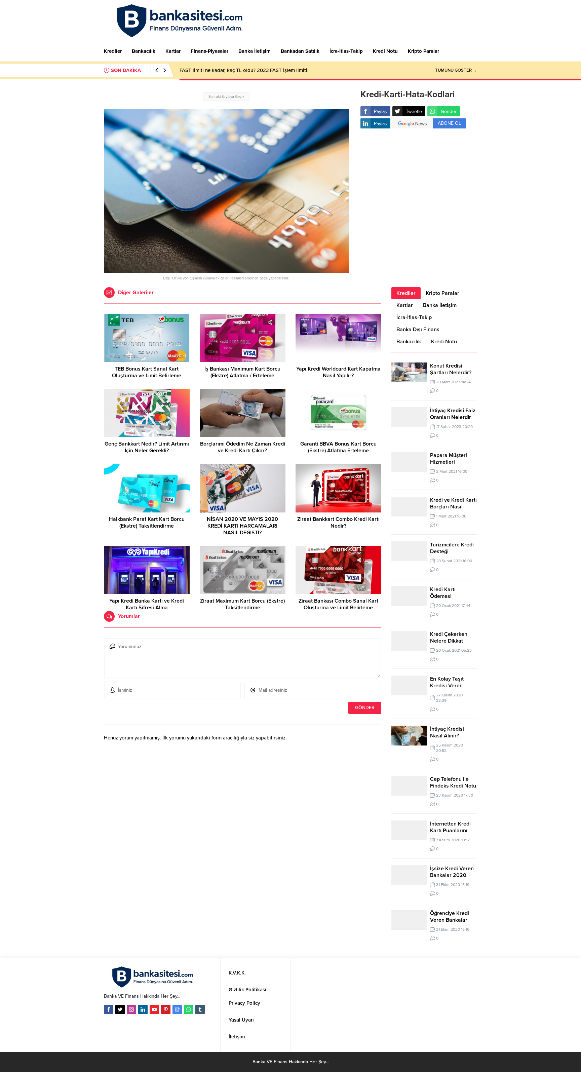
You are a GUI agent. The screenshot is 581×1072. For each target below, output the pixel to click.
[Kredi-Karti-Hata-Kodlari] (226, 270)
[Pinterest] (165, 1009)
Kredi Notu (444, 341)
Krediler (406, 293)
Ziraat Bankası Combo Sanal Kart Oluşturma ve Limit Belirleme (338, 604)
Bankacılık (408, 341)
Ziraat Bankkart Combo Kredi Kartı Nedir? (338, 522)
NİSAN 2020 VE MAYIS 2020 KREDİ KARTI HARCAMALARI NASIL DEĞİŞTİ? (242, 526)
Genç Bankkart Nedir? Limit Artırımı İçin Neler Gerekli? (147, 447)
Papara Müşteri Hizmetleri (448, 458)
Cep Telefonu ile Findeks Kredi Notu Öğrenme (453, 786)
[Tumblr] (200, 1009)
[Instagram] (131, 1009)
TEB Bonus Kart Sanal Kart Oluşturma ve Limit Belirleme (146, 372)
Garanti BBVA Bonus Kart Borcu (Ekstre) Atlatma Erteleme (338, 447)
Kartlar (404, 305)
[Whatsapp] (188, 1009)
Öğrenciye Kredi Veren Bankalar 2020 (449, 920)
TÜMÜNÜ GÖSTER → (456, 70)
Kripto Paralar (442, 293)
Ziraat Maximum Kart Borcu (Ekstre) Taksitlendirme (242, 604)
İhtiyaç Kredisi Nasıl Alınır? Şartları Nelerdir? (450, 736)
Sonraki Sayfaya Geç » (226, 96)
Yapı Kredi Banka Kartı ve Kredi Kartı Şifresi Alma (146, 604)
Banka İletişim (440, 305)
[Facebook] (108, 1009)
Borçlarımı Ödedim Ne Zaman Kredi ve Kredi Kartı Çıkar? (242, 447)
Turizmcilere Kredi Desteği (452, 548)
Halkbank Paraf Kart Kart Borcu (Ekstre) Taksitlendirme (147, 522)
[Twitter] (120, 1009)
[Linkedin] (143, 1009)
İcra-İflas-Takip (414, 317)
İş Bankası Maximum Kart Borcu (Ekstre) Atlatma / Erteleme (242, 372)
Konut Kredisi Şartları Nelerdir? (450, 369)
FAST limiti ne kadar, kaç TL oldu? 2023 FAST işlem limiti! (244, 70)
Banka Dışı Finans (417, 329)
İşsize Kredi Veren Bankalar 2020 (452, 872)
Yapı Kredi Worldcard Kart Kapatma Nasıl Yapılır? (338, 372)
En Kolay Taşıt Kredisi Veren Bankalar (447, 686)
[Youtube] (154, 1009)
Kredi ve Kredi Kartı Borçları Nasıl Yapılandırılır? (453, 507)
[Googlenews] (177, 1009)
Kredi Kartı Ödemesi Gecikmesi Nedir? (451, 596)
